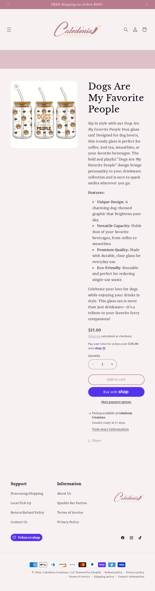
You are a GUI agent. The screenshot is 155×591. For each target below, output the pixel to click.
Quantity (94, 356)
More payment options (116, 401)
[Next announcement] (146, 4)
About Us (64, 493)
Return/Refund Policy (28, 512)
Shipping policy (104, 576)
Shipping (94, 336)
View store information (110, 429)
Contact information (131, 576)
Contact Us (19, 522)
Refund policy (114, 572)
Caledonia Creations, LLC (59, 572)
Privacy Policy (68, 522)
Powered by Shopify (88, 572)
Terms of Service (70, 512)
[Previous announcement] (8, 4)
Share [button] (96, 440)
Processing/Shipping (27, 493)
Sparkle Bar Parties (72, 503)
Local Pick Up (21, 503)
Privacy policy (135, 572)
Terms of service (79, 576)
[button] (9, 29)
